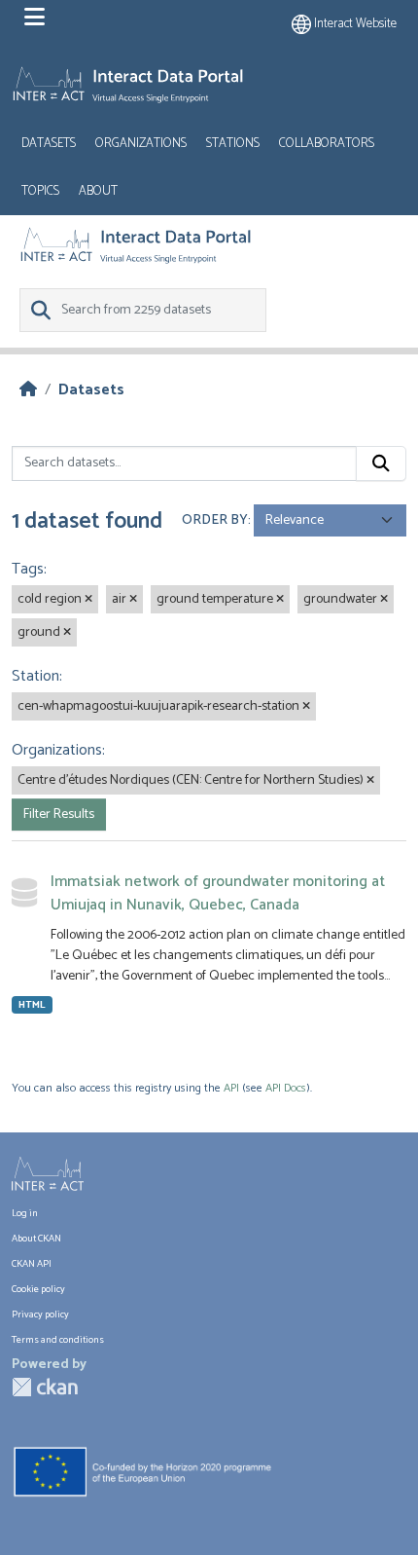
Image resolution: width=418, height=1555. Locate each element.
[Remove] (88, 600)
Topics (40, 191)
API (231, 1088)
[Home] (28, 390)
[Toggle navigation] (34, 17)
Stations (233, 143)
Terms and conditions (58, 1340)
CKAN (45, 1387)
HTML (32, 1005)
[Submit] (381, 463)
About (98, 191)
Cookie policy (38, 1289)
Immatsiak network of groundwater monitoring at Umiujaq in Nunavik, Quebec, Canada (218, 893)
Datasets (48, 143)
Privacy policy (40, 1315)
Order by (215, 520)
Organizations (141, 143)
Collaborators (326, 143)
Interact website (354, 24)
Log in (25, 1213)
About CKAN (36, 1239)
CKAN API (32, 1264)
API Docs (285, 1088)
